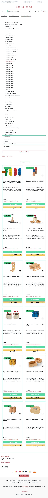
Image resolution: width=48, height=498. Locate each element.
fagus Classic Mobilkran (10, 53)
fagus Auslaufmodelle (9, 45)
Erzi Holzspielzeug (8, 41)
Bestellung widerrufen (24, 475)
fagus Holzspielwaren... (7, 156)
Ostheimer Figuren (8, 119)
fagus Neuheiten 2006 (10, 71)
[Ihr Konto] (38, 11)
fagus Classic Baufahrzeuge (11, 47)
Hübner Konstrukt (8, 99)
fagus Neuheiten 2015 (9, 81)
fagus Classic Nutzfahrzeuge (11, 55)
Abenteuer (6, 141)
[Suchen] (29, 11)
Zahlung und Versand (36, 480)
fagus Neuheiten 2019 (9, 85)
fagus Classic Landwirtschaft (11, 51)
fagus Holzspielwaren (9, 43)
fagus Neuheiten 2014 (9, 79)
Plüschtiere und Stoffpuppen (10, 143)
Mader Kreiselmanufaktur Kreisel (11, 110)
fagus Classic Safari (9, 57)
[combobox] (17, 11)
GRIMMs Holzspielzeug (9, 91)
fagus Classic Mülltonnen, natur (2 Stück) (12, 420)
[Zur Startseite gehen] (24, 7)
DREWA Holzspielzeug (9, 37)
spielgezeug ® (25, 491)
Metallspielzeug (7, 139)
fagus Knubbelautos (9, 65)
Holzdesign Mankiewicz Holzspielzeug (12, 95)
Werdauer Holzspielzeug (9, 134)
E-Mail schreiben (5, 462)
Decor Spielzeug (8, 32)
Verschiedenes (7, 146)
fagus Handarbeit (9, 63)
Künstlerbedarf (7, 136)
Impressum (8, 480)
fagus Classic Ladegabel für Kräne (12, 276)
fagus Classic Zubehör (10, 61)
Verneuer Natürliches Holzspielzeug (12, 127)
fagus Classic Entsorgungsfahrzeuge (12, 49)
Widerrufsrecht (16, 480)
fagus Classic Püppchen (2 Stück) (34, 181)
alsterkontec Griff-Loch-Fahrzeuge (11, 22)
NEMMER (6, 115)
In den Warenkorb (13, 204)
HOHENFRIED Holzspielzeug (10, 93)
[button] (12, 207)
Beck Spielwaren (8, 26)
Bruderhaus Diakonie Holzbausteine (12, 28)
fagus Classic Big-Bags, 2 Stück (11, 324)
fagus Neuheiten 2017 (9, 83)
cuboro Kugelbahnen (9, 30)
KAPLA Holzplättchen (9, 104)
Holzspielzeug (7, 20)
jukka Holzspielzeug (9, 102)
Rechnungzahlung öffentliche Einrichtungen (20, 482)
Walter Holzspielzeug (9, 130)
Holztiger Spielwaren (9, 97)
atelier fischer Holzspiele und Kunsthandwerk (13, 24)
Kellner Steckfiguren (9, 106)
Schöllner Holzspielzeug (9, 121)
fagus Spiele (8, 89)
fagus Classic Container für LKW (34, 419)
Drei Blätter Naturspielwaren (10, 35)
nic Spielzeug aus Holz (9, 117)
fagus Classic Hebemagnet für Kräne (11, 229)
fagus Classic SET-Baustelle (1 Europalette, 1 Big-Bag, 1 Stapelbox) (35, 229)
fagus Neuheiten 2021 (9, 87)
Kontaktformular (4, 467)
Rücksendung (24, 480)
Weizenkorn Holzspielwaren (10, 132)
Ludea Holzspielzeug (9, 108)
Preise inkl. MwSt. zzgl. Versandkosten (10, 201)
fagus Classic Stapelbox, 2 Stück (34, 371)
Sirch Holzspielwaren (9, 123)
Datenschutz (35, 482)
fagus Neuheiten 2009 (10, 73)
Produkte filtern (25, 151)
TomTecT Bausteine (8, 125)
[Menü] (2, 11)
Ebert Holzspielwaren (9, 39)
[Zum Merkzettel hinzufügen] (20, 175)
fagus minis (8, 69)
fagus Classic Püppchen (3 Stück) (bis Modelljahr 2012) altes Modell (12, 182)
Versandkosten (25, 486)
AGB (29, 480)
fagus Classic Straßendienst (11, 59)
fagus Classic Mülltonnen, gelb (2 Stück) (12, 372)
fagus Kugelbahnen (9, 67)
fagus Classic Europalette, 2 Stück (35, 276)
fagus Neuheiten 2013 (9, 77)
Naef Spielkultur (8, 112)
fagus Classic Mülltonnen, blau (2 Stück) (34, 324)
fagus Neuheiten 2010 (9, 75)
